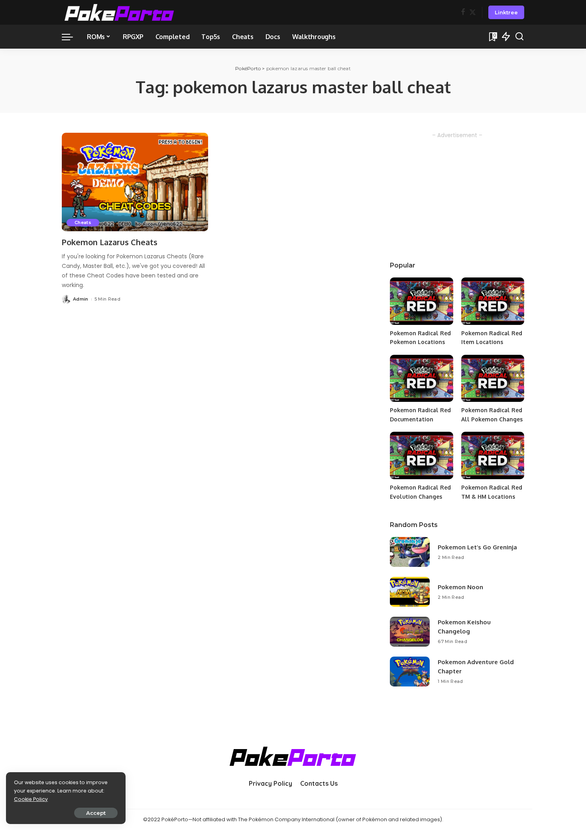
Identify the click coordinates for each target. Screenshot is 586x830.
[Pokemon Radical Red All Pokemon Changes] (492, 378)
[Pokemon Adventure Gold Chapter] (410, 671)
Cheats (83, 222)
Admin (80, 299)
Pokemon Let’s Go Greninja (477, 547)
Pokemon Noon (460, 587)
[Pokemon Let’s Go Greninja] (410, 552)
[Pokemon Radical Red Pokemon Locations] (421, 301)
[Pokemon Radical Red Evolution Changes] (421, 455)
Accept (96, 813)
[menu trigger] (71, 37)
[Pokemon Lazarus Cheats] (135, 182)
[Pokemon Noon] (410, 592)
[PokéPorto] (119, 12)
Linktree (506, 12)
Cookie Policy (31, 799)
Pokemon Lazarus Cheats (109, 242)
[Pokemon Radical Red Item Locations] (492, 301)
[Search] (519, 37)
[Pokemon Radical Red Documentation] (421, 378)
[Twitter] (472, 12)
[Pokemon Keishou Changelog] (410, 632)
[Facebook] (463, 12)
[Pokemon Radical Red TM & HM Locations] (492, 455)
